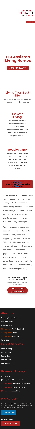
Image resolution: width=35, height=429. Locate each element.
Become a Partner (11, 424)
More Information (18, 68)
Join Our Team (9, 412)
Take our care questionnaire (17, 290)
